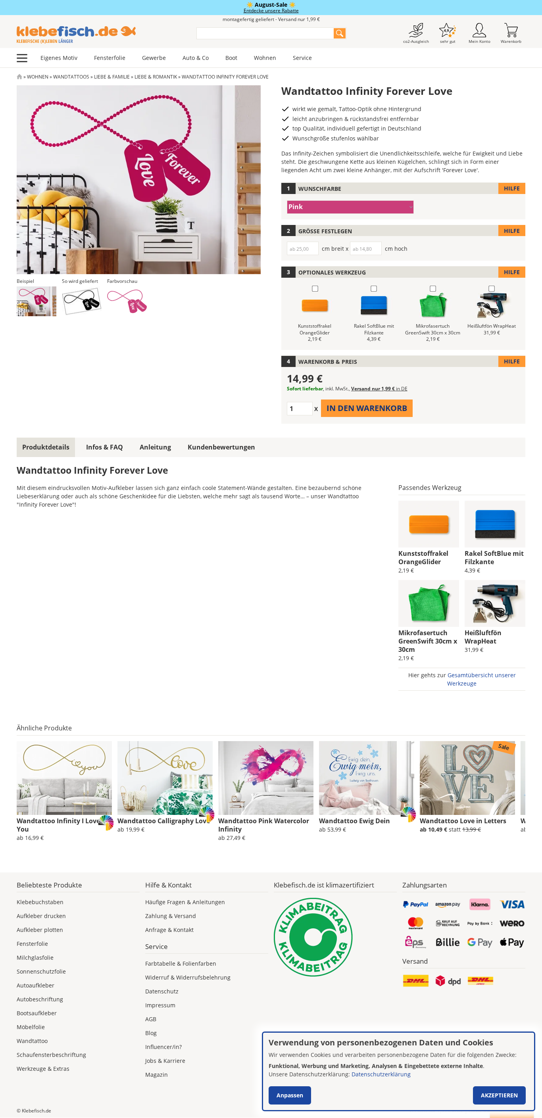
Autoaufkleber (35, 985)
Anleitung (155, 447)
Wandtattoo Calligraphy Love (163, 820)
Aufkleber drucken (41, 916)
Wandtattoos (71, 77)
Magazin (156, 1074)
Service (302, 57)
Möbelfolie (31, 1027)
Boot (231, 57)
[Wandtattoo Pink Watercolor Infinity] (265, 778)
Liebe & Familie (112, 77)
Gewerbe (154, 57)
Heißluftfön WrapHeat (483, 636)
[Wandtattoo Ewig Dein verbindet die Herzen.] (366, 778)
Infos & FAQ (104, 447)
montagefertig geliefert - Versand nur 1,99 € (271, 19)
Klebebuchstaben (40, 902)
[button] (36, 301)
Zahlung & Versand (170, 916)
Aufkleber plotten (40, 930)
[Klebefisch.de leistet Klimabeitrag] (335, 937)
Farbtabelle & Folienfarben (180, 963)
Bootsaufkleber (37, 1013)
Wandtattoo (32, 1041)
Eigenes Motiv (58, 57)
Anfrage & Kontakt (169, 930)
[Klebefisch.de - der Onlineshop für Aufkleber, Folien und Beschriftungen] (19, 77)
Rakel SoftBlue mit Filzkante (494, 557)
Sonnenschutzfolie (41, 971)
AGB (150, 1019)
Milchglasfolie (35, 957)
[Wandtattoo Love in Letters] (467, 778)
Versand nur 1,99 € (379, 388)
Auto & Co (196, 57)
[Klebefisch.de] (101, 35)
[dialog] (398, 1071)
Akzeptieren (499, 1095)
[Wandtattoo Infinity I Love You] (64, 778)
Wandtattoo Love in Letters (463, 820)
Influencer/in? (163, 1047)
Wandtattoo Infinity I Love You (58, 825)
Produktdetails (45, 447)
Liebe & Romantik (156, 77)
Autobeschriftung (40, 999)
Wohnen (265, 57)
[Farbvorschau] (127, 301)
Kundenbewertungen (221, 447)
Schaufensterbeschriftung (51, 1054)
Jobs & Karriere (165, 1060)
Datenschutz (162, 991)
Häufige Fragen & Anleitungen (185, 902)
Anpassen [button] (290, 1095)
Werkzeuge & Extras (43, 1068)
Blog (151, 1033)
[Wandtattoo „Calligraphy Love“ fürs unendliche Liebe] (165, 778)
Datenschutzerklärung (381, 1074)
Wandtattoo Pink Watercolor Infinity (263, 825)
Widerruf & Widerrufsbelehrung (188, 977)
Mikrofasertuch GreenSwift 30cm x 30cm (427, 641)
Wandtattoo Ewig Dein (354, 820)
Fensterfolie (109, 57)
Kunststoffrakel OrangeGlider (423, 557)
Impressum (160, 1005)
